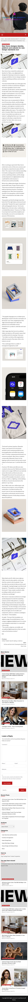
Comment (5, 744)
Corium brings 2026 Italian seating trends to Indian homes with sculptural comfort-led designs (13, 675)
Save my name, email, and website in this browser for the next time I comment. (12, 777)
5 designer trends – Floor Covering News (12, 726)
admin (4, 52)
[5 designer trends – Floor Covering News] (14, 716)
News (3, 848)
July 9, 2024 (9, 52)
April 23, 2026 (9, 885)
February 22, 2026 (10, 728)
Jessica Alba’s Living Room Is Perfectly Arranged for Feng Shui (13, 817)
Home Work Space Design (8, 843)
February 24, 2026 (10, 678)
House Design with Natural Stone (10, 845)
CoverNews (20, 998)
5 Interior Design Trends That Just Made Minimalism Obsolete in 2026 (11, 813)
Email (16, 763)
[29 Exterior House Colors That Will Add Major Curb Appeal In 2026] (14, 872)
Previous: (12, 640)
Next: (15, 644)
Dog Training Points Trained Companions (10, 856)
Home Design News (5, 44)
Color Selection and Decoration (9, 834)
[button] (2, 34)
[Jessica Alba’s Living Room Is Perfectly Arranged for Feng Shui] (14, 977)
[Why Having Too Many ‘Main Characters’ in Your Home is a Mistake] (14, 690)
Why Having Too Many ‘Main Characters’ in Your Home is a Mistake (13, 808)
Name (4, 763)
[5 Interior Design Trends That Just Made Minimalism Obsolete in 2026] (14, 951)
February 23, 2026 (10, 704)
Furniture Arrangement (7, 837)
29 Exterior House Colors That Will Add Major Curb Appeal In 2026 (14, 800)
